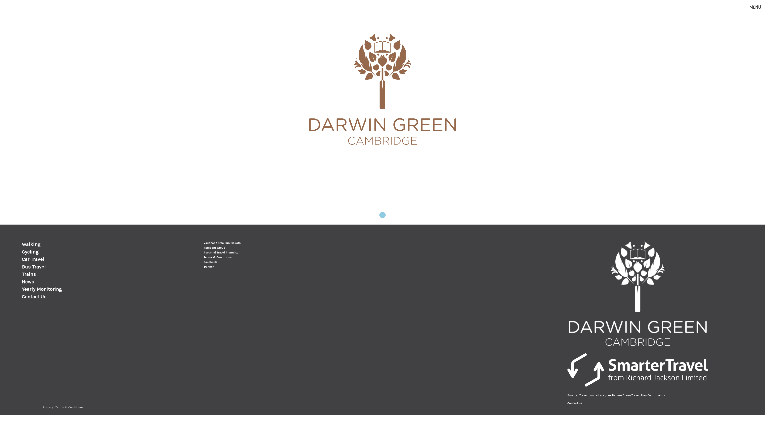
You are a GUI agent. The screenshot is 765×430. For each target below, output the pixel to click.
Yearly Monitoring (42, 289)
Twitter (209, 267)
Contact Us (34, 296)
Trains (29, 274)
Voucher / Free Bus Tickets (222, 243)
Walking (31, 244)
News (28, 281)
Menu (755, 7)
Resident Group (214, 247)
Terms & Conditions (218, 257)
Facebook (210, 262)
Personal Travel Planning (221, 252)
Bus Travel (34, 267)
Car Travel (33, 259)
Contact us (574, 403)
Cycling (30, 252)
